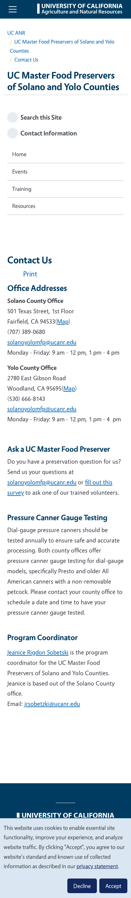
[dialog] (65, 858)
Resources (23, 205)
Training (21, 188)
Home (19, 154)
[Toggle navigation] (13, 9)
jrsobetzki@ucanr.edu (52, 703)
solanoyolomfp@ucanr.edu (41, 482)
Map (63, 321)
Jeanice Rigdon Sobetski (38, 652)
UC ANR (16, 33)
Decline (82, 885)
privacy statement (97, 866)
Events (19, 171)
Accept (113, 885)
